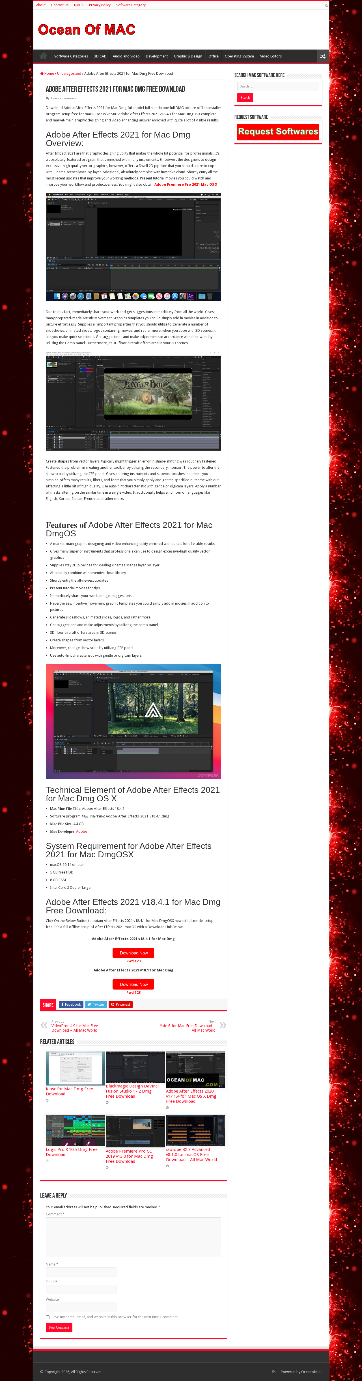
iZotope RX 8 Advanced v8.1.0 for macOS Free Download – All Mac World (191, 1154)
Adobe (81, 831)
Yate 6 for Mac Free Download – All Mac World (188, 1026)
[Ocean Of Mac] (87, 28)
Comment (55, 1214)
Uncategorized (69, 73)
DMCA (78, 5)
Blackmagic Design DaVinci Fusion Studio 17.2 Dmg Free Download (132, 1091)
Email (51, 1282)
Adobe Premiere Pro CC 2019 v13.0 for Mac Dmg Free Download (129, 1156)
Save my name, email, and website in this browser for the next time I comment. (114, 1317)
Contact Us (59, 5)
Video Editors (271, 56)
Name (52, 1264)
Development (157, 56)
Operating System (239, 56)
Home (43, 55)
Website (52, 1299)
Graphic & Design (188, 56)
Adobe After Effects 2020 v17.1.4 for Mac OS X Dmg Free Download (191, 1096)
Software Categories (71, 56)
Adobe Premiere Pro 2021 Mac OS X (185, 184)
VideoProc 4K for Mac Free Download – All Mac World (74, 1026)
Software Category (131, 5)
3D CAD (100, 56)
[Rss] (326, 5)
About (41, 5)
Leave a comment (64, 98)
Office (213, 56)
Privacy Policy (100, 5)
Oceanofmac (311, 1372)
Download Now (133, 952)
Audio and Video (126, 56)
